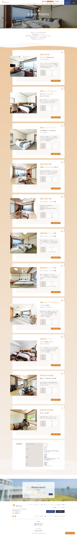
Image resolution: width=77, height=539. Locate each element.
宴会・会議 (58, 504)
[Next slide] (36, 65)
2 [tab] (36, 114)
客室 (33, 3)
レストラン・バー (43, 3)
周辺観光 (54, 3)
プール (38, 3)
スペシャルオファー (29, 3)
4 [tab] (36, 362)
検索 (50, 494)
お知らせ (61, 3)
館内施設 (50, 3)
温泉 (36, 3)
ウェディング (23, 3)
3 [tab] (35, 362)
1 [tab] (35, 114)
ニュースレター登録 (50, 1)
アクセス (57, 3)
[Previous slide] (10, 65)
